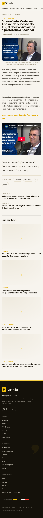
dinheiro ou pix (8, 170)
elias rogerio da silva (29, 167)
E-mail (5, 184)
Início (4, 15)
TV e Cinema (20, 9)
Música (12, 9)
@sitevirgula (10, 409)
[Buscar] (39, 4)
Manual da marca (7, 489)
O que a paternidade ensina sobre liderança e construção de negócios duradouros (21, 365)
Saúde (36, 9)
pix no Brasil (21, 170)
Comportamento (14, 15)
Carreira (4, 454)
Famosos (5, 9)
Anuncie (4, 482)
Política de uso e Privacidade (11, 492)
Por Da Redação (7, 34)
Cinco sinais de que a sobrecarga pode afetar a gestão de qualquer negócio (21, 255)
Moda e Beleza (6, 437)
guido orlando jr (28, 163)
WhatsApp (28, 179)
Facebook (17, 179)
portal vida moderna (10, 163)
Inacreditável (6, 448)
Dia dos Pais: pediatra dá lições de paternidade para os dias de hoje (16, 328)
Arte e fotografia (7, 465)
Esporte (29, 9)
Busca (4, 485)
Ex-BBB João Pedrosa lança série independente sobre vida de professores (19, 292)
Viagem (4, 458)
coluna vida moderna (10, 167)
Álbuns (4, 468)
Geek (3, 461)
